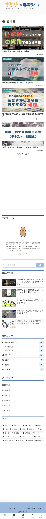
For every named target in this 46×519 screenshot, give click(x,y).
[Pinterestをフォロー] (26, 254)
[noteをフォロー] (23, 254)
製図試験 (24, 350)
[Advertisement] (23, 179)
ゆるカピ (23, 240)
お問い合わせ (23, 512)
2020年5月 (6, 405)
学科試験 (24, 347)
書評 (23, 360)
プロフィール (12, 508)
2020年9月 (6, 385)
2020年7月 (6, 395)
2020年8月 (6, 390)
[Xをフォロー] (20, 254)
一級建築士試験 (23, 343)
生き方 (23, 369)
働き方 (23, 355)
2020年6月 (6, 400)
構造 (23, 365)
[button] (40, 265)
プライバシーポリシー (33, 508)
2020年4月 (6, 410)
